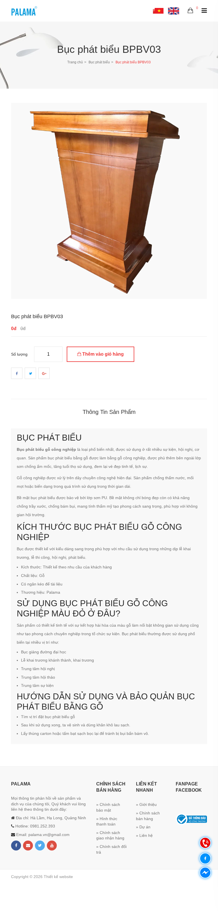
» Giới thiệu (146, 804)
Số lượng (19, 354)
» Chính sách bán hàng (148, 816)
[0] (190, 11)
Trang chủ (75, 62)
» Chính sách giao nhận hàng (110, 835)
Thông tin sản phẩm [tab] (109, 412)
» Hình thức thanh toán (106, 821)
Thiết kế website (58, 876)
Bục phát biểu (99, 62)
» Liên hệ (144, 835)
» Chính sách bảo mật (108, 807)
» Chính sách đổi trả (111, 849)
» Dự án (143, 827)
